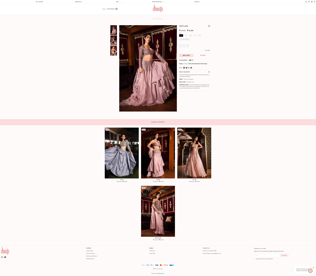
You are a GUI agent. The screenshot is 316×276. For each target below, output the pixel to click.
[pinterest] (191, 68)
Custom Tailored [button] (184, 39)
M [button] (190, 35)
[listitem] (2, 257)
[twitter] (187, 68)
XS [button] (181, 35)
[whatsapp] (189, 68)
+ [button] (187, 46)
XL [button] (199, 35)
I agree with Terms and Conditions (264, 258)
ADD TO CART (186, 55)
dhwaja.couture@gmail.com (213, 253)
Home (154, 18)
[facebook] (184, 68)
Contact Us (186, 63)
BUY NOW (202, 55)
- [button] (180, 46)
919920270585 (213, 250)
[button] (194, 50)
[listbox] (79, 2)
